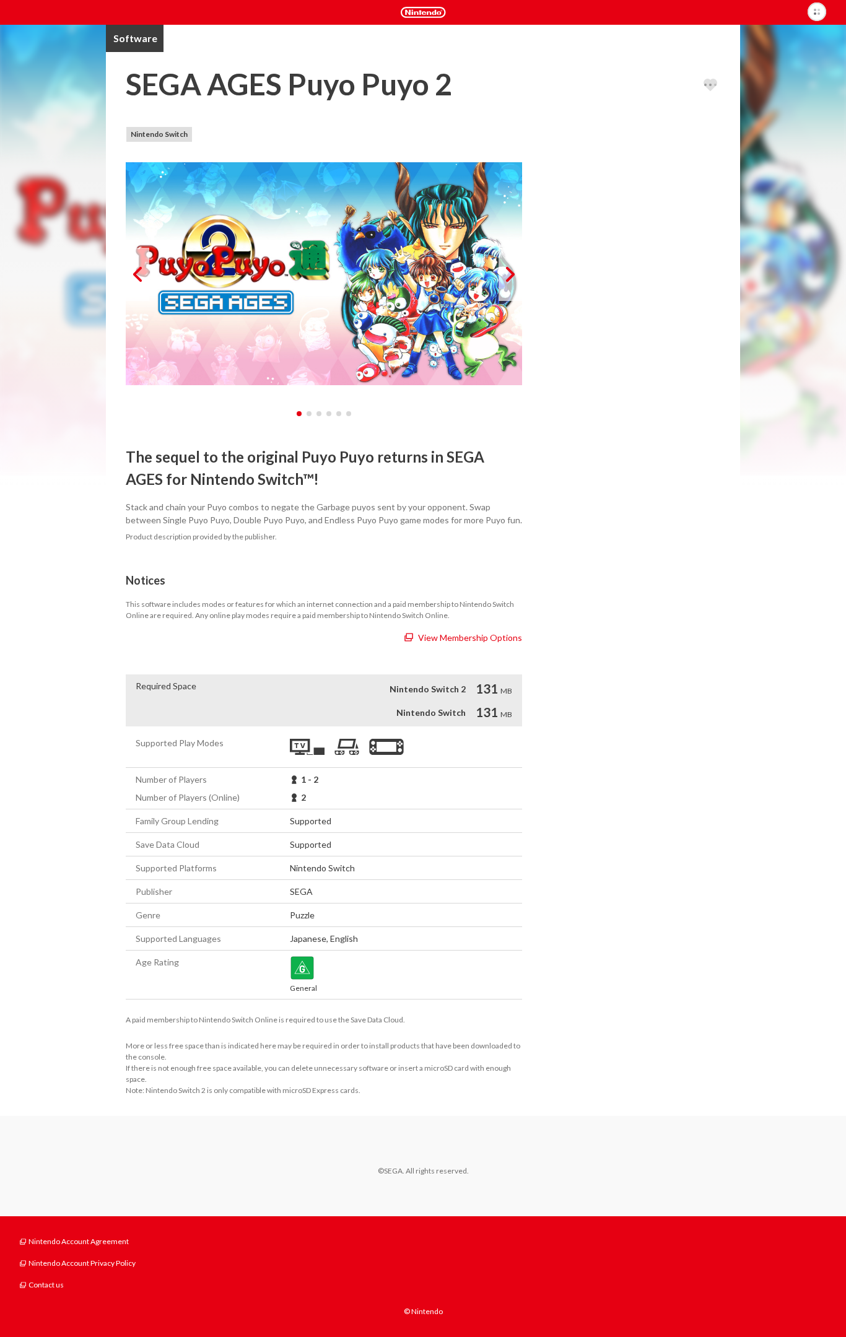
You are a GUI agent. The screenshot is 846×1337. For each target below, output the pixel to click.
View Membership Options (470, 637)
